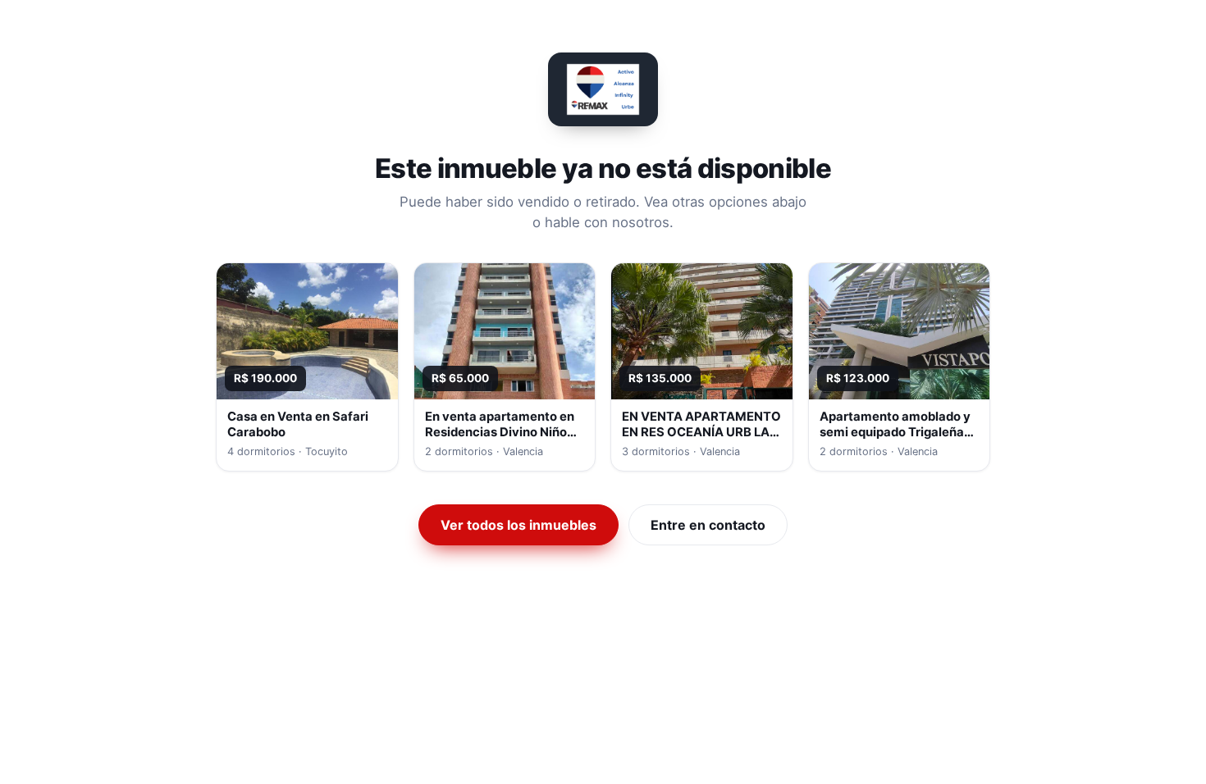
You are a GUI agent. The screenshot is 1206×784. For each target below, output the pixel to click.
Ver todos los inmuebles (518, 525)
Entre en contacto (708, 525)
